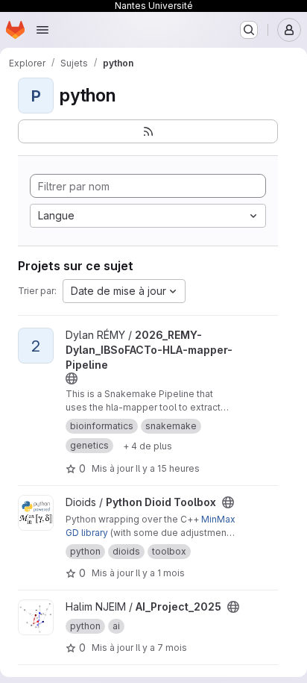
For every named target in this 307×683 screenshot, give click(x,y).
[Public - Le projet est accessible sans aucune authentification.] (71, 378)
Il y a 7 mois (161, 647)
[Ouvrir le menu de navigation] (42, 30)
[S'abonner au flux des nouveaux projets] (148, 131)
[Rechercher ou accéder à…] (249, 30)
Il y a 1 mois (160, 572)
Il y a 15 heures (168, 468)
